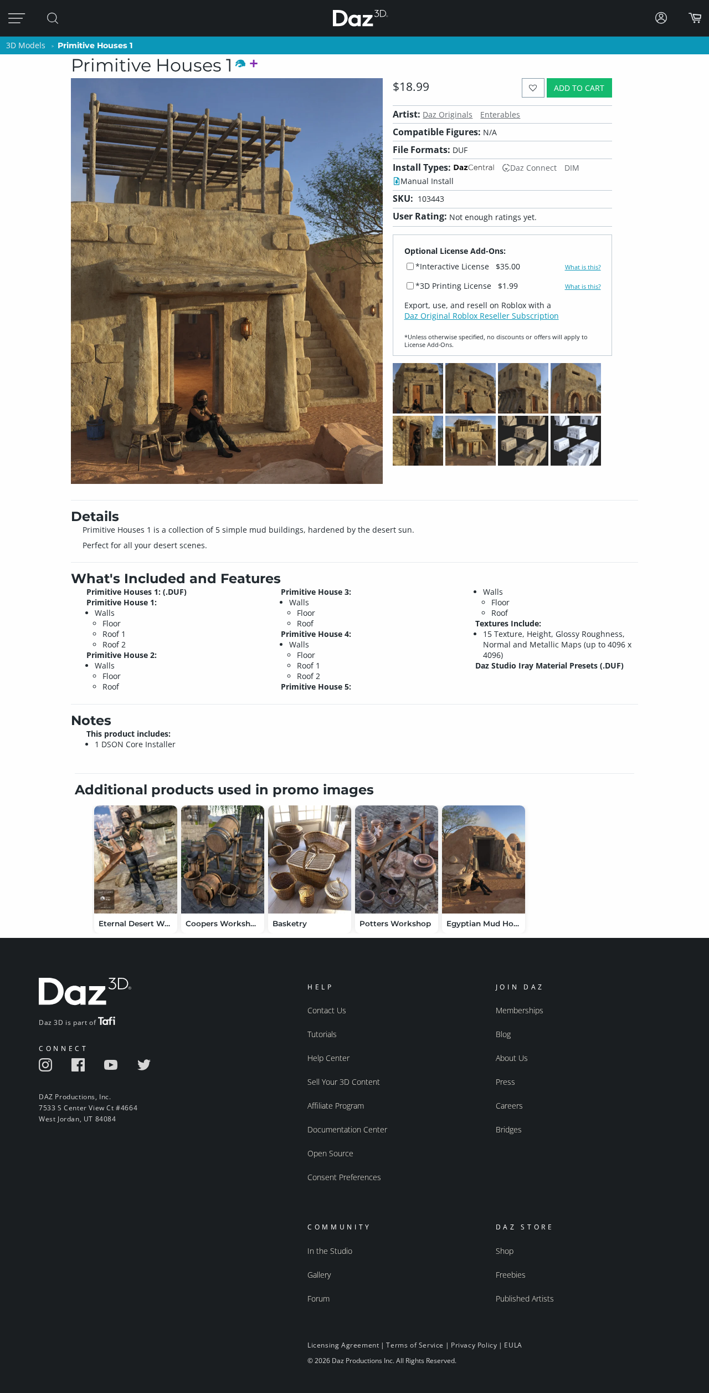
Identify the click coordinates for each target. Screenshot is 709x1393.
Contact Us (326, 1010)
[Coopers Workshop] (222, 859)
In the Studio (329, 1251)
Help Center (328, 1058)
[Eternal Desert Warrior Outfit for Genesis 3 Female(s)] (135, 859)
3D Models (25, 45)
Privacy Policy (474, 1345)
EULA (513, 1345)
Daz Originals (447, 114)
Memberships (519, 1010)
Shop (504, 1251)
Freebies (511, 1274)
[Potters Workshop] (396, 859)
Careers (509, 1105)
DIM (571, 167)
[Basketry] (309, 859)
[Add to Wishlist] (533, 88)
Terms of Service (415, 1345)
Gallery (319, 1274)
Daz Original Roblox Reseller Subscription (481, 315)
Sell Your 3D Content (343, 1081)
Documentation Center (347, 1129)
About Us (512, 1058)
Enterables (500, 114)
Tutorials (322, 1034)
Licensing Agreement (343, 1345)
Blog (503, 1034)
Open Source (330, 1153)
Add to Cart (579, 88)
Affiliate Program (335, 1105)
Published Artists (525, 1298)
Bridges (509, 1129)
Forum (318, 1298)
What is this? (583, 267)
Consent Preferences (344, 1177)
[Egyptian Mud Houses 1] (483, 859)
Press (505, 1081)
